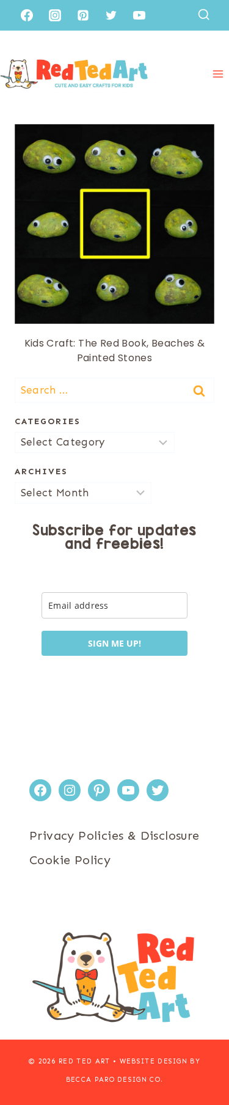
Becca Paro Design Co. (115, 1080)
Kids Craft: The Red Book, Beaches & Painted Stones (114, 350)
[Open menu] (217, 73)
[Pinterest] (83, 15)
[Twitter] (111, 15)
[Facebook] (27, 15)
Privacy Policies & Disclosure (114, 835)
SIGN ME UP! (114, 643)
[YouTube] (139, 15)
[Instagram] (55, 15)
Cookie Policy (70, 860)
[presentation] (114, 224)
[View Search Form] (203, 15)
